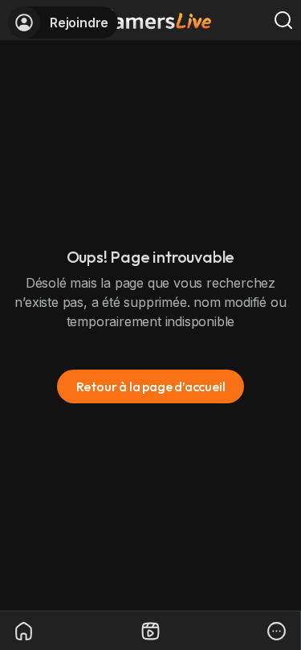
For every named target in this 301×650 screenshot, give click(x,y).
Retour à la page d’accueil (151, 386)
